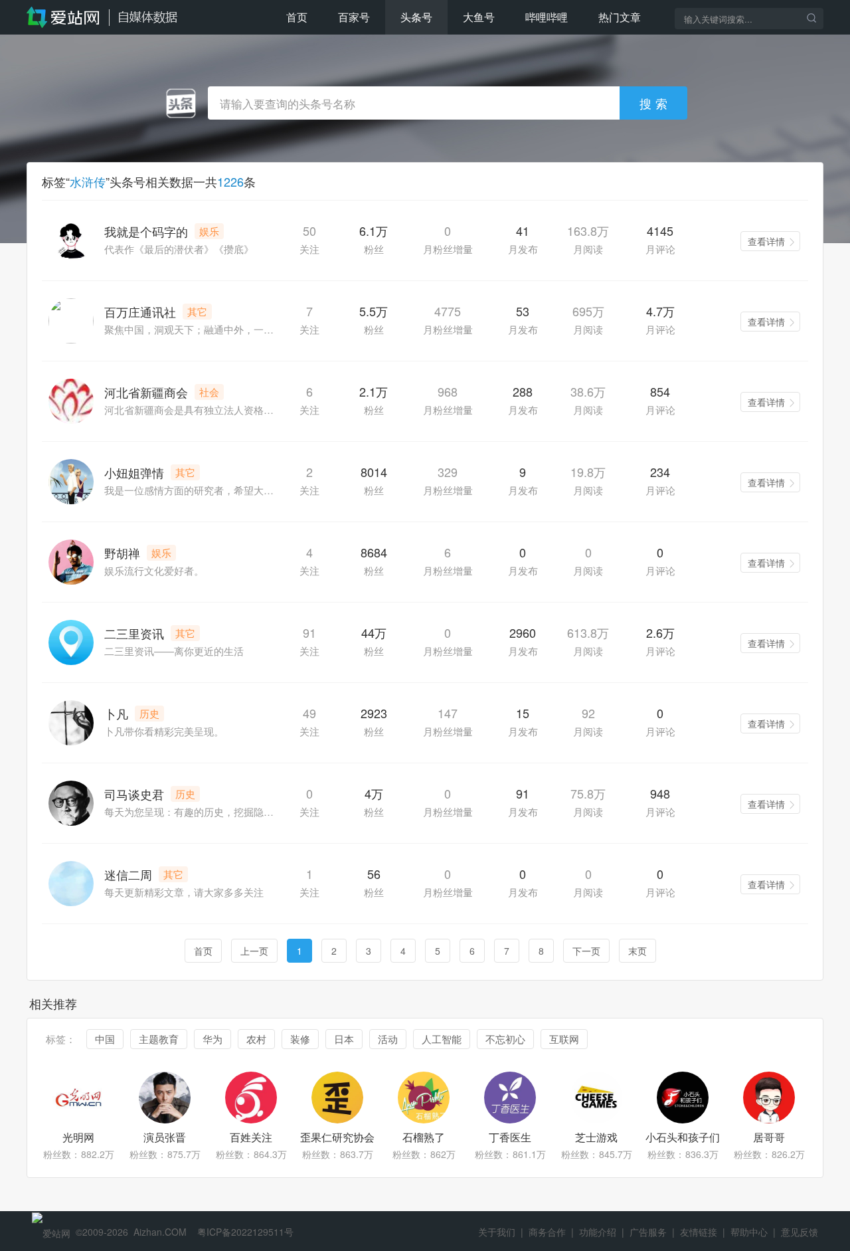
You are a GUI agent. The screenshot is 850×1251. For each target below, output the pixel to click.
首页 (296, 17)
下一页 (586, 950)
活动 (388, 1039)
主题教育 (159, 1039)
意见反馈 (799, 1231)
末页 (637, 950)
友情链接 (698, 1231)
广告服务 (648, 1231)
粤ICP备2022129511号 (245, 1231)
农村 (256, 1039)
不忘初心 (505, 1039)
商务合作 (547, 1231)
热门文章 (619, 17)
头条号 (416, 17)
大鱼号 (479, 17)
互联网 (564, 1039)
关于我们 (496, 1231)
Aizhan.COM (160, 1231)
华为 (212, 1039)
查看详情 (766, 241)
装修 (300, 1039)
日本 (344, 1039)
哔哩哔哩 (546, 17)
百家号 (354, 17)
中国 (105, 1039)
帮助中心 (749, 1231)
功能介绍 (597, 1231)
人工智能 (442, 1039)
